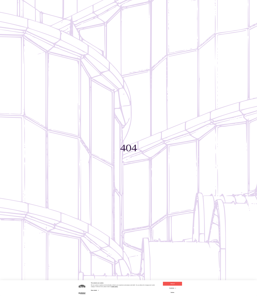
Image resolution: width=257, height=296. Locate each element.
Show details (94, 290)
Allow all (172, 283)
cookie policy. (114, 286)
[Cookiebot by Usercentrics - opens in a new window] (82, 293)
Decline (172, 292)
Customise (171, 288)
